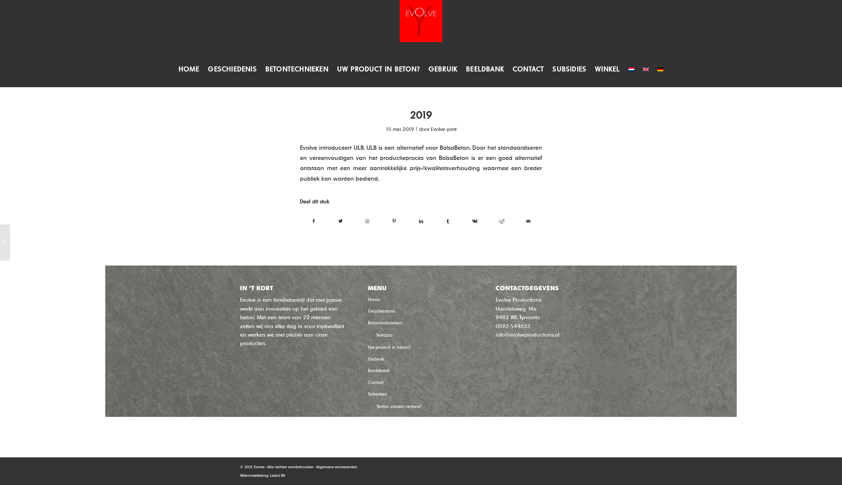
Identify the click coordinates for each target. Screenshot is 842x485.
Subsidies (377, 394)
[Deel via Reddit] (501, 221)
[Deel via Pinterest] (394, 221)
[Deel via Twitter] (341, 221)
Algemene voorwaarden (336, 467)
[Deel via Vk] (474, 221)
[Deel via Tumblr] (448, 221)
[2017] (5, 242)
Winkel (374, 431)
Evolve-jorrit (444, 129)
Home (374, 299)
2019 (421, 115)
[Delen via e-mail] (528, 221)
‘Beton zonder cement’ (399, 406)
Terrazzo (384, 335)
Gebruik (376, 359)
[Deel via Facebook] (313, 221)
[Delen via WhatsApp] (367, 221)
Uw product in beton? (389, 347)
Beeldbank (378, 370)
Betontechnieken (385, 322)
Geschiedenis (381, 311)
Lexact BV (277, 475)
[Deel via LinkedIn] (421, 221)
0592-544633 (513, 326)
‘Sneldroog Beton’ (394, 419)
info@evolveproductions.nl (527, 335)
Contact (376, 382)
